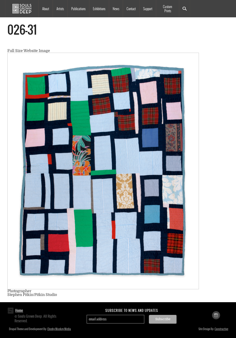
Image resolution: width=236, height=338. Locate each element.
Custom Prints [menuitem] (167, 8)
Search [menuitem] (184, 8)
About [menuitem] (45, 8)
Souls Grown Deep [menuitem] (21, 8)
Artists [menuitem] (60, 8)
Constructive (221, 329)
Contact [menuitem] (131, 8)
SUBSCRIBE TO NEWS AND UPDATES (131, 310)
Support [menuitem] (147, 8)
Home (19, 310)
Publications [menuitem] (78, 8)
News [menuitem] (116, 8)
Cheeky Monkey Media (59, 329)
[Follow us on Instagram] (216, 314)
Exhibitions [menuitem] (99, 8)
